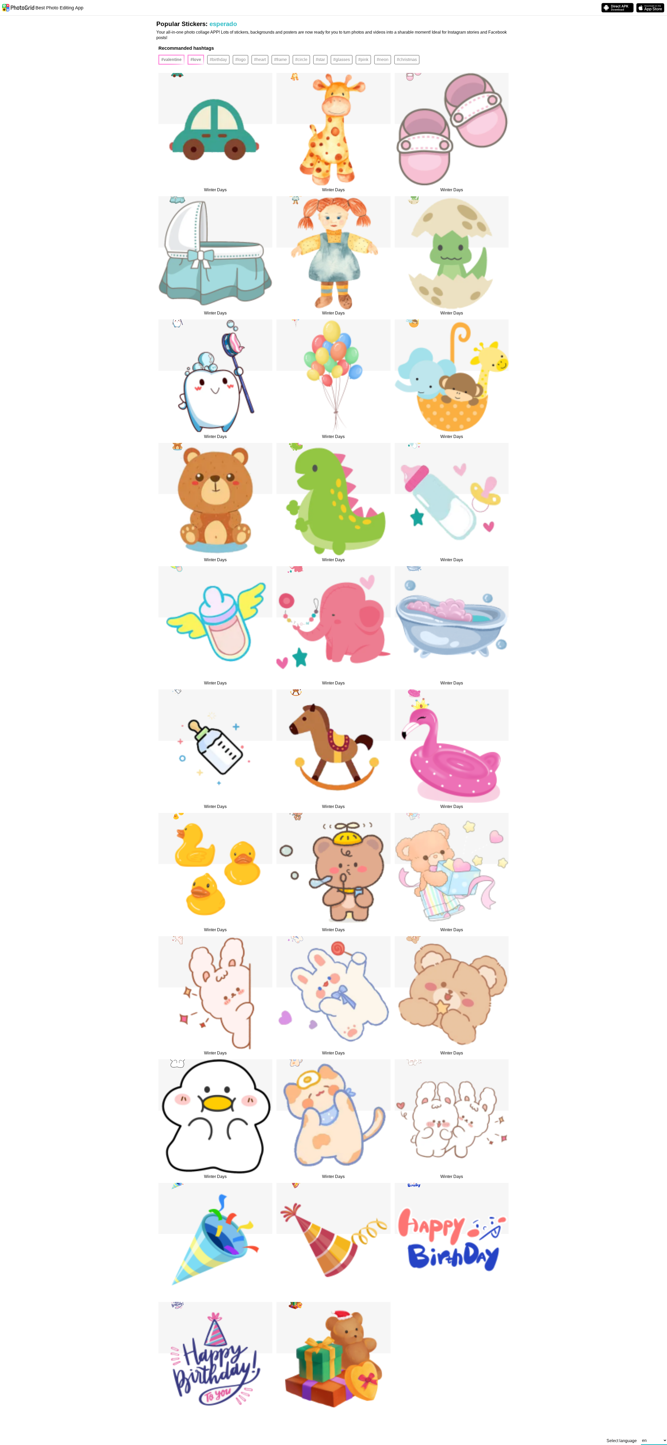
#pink (363, 59)
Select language (622, 1441)
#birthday (218, 59)
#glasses (341, 59)
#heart (260, 59)
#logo (240, 59)
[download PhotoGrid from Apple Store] (650, 8)
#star (320, 59)
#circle (301, 59)
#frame (280, 59)
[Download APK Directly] (617, 8)
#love (195, 59)
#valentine (171, 59)
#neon (382, 59)
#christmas (407, 59)
